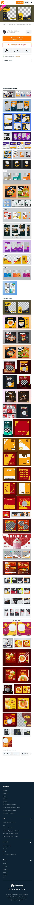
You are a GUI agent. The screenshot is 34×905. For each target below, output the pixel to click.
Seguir (28, 32)
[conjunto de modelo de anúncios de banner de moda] (17, 267)
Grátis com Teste (17, 38)
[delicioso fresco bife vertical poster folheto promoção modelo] (10, 492)
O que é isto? (17, 56)
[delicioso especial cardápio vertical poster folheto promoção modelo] (10, 418)
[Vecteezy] (2, 2)
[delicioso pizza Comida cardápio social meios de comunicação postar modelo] (10, 403)
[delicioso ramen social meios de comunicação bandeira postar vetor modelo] (20, 657)
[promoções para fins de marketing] (17, 130)
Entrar (26, 2)
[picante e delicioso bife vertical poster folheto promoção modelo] (10, 433)
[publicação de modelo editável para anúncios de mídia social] (9, 94)
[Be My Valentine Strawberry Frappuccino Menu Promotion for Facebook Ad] (17, 698)
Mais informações (8, 59)
